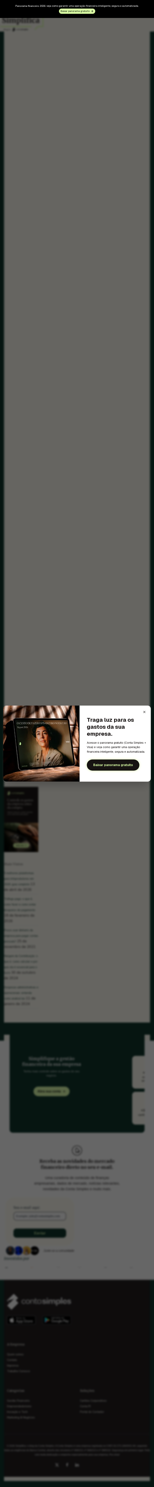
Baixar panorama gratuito (113, 765)
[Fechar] (144, 712)
